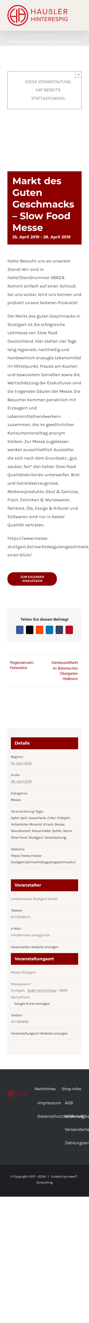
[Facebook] (10, 1115)
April (23, 818)
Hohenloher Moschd (26, 824)
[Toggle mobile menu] (80, 15)
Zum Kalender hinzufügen (32, 579)
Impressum (45, 1103)
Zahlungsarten (72, 1142)
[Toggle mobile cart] (80, 20)
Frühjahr (63, 818)
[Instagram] (17, 1115)
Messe (16, 800)
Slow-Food (19, 837)
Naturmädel (41, 831)
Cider (51, 818)
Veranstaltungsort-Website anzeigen (39, 1033)
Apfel (15, 818)
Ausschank (37, 818)
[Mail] (23, 1115)
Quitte (57, 831)
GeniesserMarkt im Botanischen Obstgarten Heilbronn (65, 670)
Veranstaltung (55, 837)
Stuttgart (36, 837)
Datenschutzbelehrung (45, 1116)
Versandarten (72, 1129)
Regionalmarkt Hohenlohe (21, 665)
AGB (69, 1103)
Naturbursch (20, 831)
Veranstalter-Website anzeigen (35, 947)
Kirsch (48, 824)
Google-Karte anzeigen (32, 1003)
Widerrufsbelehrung (72, 1116)
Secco (67, 831)
